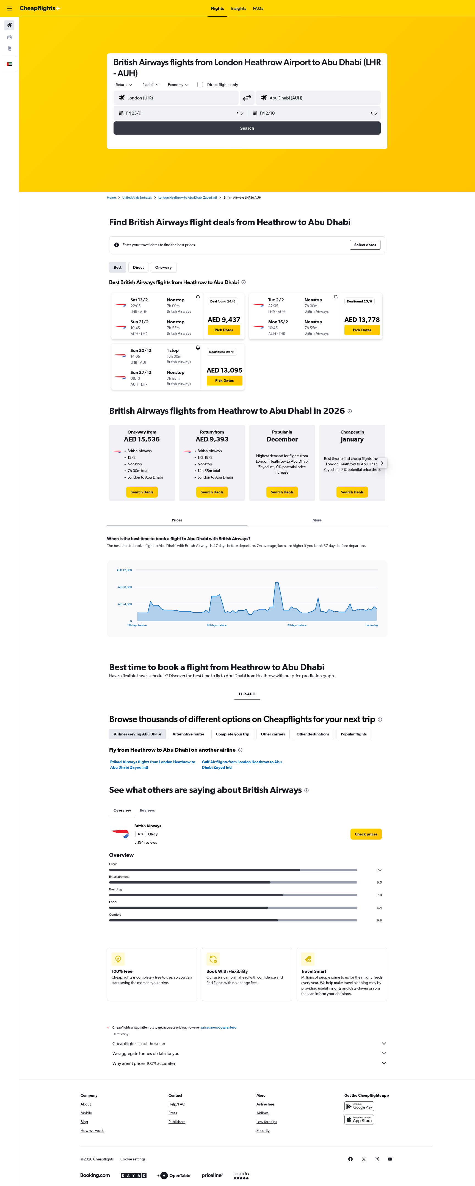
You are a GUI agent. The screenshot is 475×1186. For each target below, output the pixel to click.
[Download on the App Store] (359, 1119)
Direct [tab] (138, 267)
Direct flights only (222, 84)
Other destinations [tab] (313, 734)
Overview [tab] (122, 810)
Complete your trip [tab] (232, 734)
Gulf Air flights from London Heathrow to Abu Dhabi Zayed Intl (242, 765)
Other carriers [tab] (273, 734)
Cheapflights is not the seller (138, 1043)
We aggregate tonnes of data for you (145, 1053)
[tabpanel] (247, 591)
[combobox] (124, 84)
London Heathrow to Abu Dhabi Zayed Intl (187, 197)
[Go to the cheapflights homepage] (40, 8)
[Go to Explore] (9, 48)
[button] (9, 8)
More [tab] (317, 520)
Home (111, 197)
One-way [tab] (163, 267)
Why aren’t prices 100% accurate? (144, 1063)
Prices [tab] (177, 520)
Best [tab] (117, 267)
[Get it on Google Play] (359, 1106)
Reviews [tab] (147, 810)
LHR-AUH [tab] (247, 694)
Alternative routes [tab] (189, 734)
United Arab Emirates (137, 197)
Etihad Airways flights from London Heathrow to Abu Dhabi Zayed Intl (152, 765)
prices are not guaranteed (218, 1027)
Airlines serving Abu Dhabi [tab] (137, 734)
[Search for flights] (9, 25)
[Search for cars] (9, 36)
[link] (142, 492)
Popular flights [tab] (354, 734)
